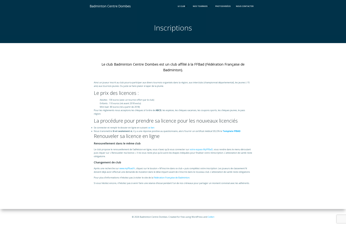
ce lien (151, 127)
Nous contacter (245, 6)
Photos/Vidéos (223, 6)
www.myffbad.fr (127, 168)
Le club (181, 6)
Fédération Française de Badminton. (172, 177)
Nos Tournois (200, 6)
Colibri (211, 216)
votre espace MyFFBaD (201, 149)
